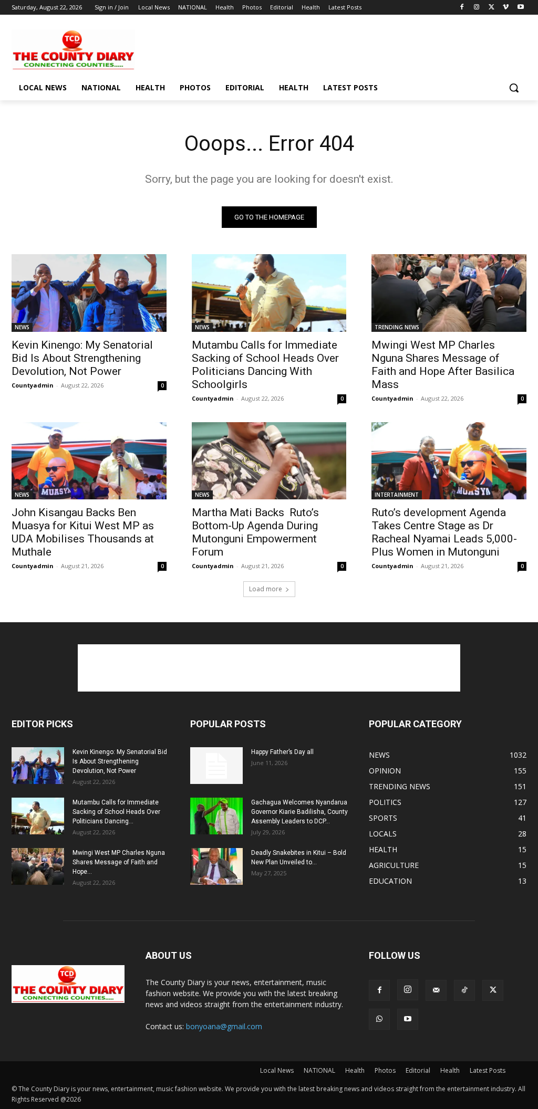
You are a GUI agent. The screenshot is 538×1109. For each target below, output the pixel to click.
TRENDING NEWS (397, 327)
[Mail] (436, 990)
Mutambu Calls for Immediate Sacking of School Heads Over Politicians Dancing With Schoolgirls (265, 365)
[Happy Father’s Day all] (216, 765)
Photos (385, 1070)
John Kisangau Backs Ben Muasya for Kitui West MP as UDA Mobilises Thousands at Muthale (83, 532)
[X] (491, 8)
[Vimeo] (506, 8)
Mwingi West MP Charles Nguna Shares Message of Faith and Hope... (119, 862)
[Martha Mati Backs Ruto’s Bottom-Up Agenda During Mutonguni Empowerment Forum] (269, 460)
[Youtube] (520, 8)
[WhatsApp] (379, 1019)
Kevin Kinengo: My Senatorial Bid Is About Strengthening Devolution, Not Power (82, 358)
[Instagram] (477, 8)
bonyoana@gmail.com (224, 1026)
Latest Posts (487, 1070)
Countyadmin (33, 385)
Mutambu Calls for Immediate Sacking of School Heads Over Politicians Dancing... (116, 812)
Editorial (418, 1070)
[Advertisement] (258, 49)
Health (355, 1070)
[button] (513, 87)
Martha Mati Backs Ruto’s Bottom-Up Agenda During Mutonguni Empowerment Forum (255, 532)
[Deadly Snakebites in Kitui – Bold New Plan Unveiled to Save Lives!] (216, 866)
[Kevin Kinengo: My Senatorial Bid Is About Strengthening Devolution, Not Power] (89, 292)
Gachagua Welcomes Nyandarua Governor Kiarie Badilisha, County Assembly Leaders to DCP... (299, 812)
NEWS (22, 327)
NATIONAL (319, 1070)
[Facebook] (462, 8)
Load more (265, 588)
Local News (277, 1070)
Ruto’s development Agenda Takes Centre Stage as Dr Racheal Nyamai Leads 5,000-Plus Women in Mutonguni (444, 532)
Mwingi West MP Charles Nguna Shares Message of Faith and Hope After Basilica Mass (442, 365)
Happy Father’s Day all (282, 752)
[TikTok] (464, 990)
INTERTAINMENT (397, 494)
